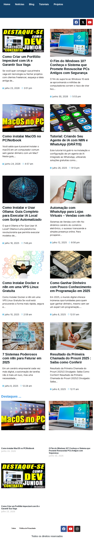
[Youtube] (90, 22)
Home (7, 4)
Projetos (58, 4)
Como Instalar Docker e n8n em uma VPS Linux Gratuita (20, 287)
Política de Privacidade (27, 528)
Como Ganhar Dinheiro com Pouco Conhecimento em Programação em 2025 (70, 287)
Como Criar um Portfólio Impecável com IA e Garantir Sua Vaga (21, 61)
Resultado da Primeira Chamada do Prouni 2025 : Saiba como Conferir (70, 358)
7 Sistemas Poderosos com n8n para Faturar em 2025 (21, 358)
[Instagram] (77, 529)
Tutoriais (44, 4)
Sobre (14, 528)
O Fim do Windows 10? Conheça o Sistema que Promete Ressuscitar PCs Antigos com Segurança (69, 450)
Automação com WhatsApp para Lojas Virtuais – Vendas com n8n (70, 212)
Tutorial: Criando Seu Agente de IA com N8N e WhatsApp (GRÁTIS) (69, 140)
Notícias (19, 4)
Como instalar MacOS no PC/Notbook (17, 448)
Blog (31, 4)
